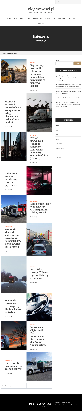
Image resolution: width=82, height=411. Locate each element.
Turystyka (71, 18)
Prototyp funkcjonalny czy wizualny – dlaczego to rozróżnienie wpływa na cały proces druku (68, 85)
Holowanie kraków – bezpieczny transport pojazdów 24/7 (13, 179)
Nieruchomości (50, 18)
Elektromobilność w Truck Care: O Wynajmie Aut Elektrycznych (40, 208)
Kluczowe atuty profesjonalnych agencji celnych (14, 365)
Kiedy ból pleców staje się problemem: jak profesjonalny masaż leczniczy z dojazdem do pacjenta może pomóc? (67, 104)
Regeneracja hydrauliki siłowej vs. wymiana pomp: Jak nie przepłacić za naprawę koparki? (38, 75)
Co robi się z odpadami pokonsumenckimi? (67, 98)
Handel (28, 18)
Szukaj (57, 60)
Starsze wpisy (8, 386)
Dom (21, 18)
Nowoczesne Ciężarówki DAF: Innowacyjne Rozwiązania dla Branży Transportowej (38, 336)
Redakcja (34, 90)
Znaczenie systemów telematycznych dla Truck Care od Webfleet (13, 306)
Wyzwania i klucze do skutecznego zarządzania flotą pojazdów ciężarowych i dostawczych (13, 237)
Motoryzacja (38, 18)
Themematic (74, 405)
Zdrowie (41, 23)
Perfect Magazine (64, 405)
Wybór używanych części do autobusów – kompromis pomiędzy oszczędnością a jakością (39, 148)
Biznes (9, 18)
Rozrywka (61, 18)
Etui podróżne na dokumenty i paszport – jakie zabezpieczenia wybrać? (68, 92)
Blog (16, 18)
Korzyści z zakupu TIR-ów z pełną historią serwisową (39, 274)
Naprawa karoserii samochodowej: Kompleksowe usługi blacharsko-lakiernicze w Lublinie (13, 112)
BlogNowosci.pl (41, 8)
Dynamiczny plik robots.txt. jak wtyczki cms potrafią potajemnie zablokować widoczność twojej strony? (67, 78)
